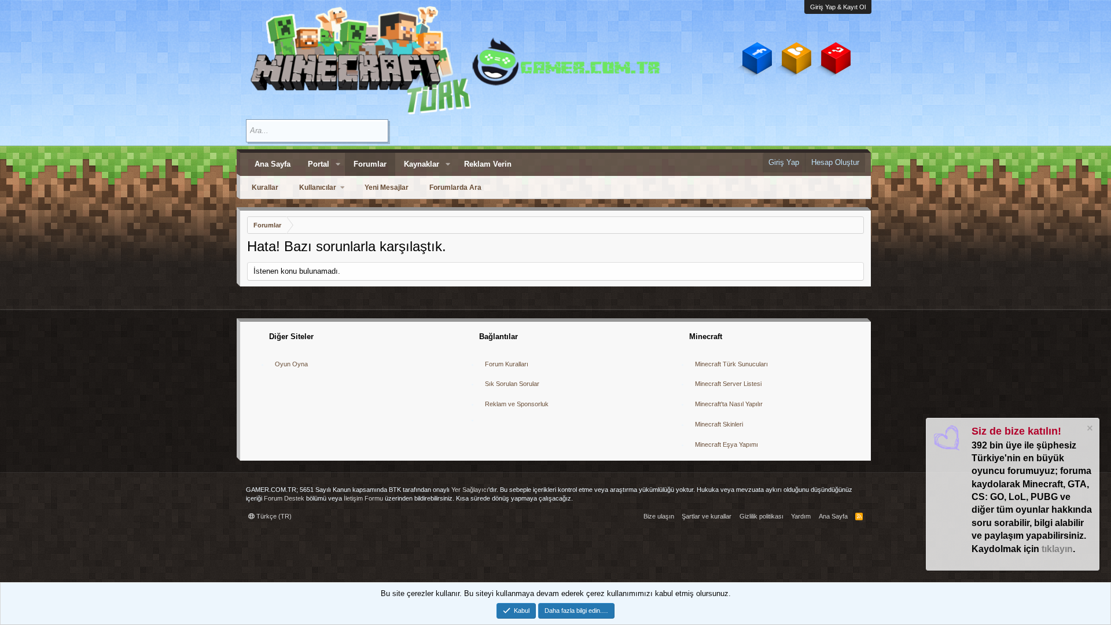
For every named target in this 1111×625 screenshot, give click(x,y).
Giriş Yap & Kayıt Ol (838, 6)
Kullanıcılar (317, 187)
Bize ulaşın (658, 516)
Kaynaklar (421, 164)
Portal (318, 164)
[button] (337, 164)
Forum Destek (284, 498)
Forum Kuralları (506, 364)
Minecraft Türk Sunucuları (731, 364)
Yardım (801, 516)
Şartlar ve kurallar (706, 516)
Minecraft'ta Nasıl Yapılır (729, 403)
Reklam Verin (488, 164)
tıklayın (1057, 549)
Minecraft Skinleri (719, 424)
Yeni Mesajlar (387, 187)
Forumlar (370, 164)
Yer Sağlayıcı (469, 489)
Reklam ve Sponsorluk (517, 403)
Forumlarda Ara (455, 187)
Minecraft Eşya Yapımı (726, 444)
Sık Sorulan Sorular (512, 383)
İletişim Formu (363, 498)
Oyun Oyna (291, 364)
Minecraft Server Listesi (728, 383)
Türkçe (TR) (273, 516)
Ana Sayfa (272, 164)
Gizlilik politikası (761, 516)
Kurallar (265, 187)
